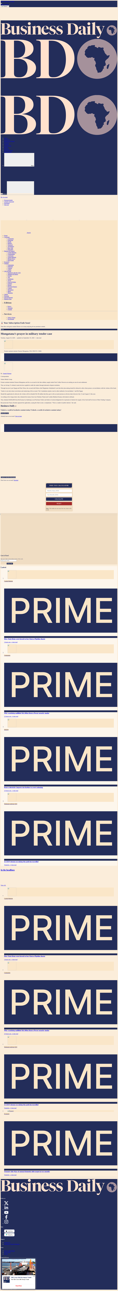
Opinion (6, 144)
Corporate (7, 139)
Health (9, 242)
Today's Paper (5, 4)
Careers (10, 288)
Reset (59, 503)
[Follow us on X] (6, 1205)
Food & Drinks (12, 282)
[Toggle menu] (1, 3)
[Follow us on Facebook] (6, 1219)
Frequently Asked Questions (12, 1244)
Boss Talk (10, 248)
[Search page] (14, 94)
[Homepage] (59, 135)
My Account (4, 197)
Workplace (10, 290)
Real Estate (11, 260)
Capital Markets (12, 252)
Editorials (10, 266)
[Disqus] (59, 454)
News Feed (7, 1252)
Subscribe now (5, 413)
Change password (9, 201)
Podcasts (6, 149)
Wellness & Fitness (13, 274)
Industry (10, 243)
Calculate (59, 499)
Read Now (19, 1286)
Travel (9, 280)
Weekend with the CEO (14, 272)
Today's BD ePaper (9, 1251)
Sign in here (18, 416)
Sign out (6, 205)
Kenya (3, 1)
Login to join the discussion (8, 477)
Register (16, 480)
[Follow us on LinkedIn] (6, 1209)
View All (3, 885)
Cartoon (10, 268)
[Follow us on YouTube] (6, 1214)
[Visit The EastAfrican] (66, 19)
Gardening (10, 279)
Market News (11, 259)
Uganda (12, 1)
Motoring (10, 293)
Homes (9, 285)
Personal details (8, 200)
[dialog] (18, 1274)
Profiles (10, 276)
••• (2, 194)
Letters (9, 269)
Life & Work (7, 146)
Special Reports (8, 150)
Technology (11, 246)
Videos (6, 147)
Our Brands (4, 6)
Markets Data (7, 152)
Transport (10, 245)
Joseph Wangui (7, 373)
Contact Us (7, 1242)
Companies (11, 238)
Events (6, 1254)
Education (10, 249)
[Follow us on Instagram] (6, 1223)
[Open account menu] (20, 188)
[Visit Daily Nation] (40, 19)
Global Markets (12, 257)
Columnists (11, 265)
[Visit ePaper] (14, 19)
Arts (9, 277)
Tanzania (7, 1)
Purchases (7, 203)
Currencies (10, 255)
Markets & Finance (9, 141)
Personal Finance (12, 286)
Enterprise (10, 240)
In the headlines (8, 870)
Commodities (11, 254)
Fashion (10, 283)
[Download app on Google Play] (9, 1232)
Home (6, 138)
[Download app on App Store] (9, 1236)
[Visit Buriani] (92, 19)
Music (9, 291)
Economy (6, 143)
